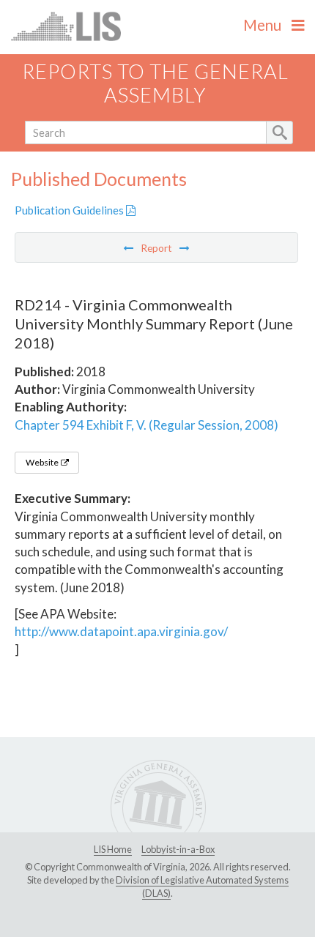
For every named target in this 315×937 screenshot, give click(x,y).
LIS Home (113, 849)
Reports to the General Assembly (155, 83)
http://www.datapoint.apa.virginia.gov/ (121, 631)
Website (43, 462)
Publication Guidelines (70, 210)
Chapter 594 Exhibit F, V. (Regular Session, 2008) (146, 425)
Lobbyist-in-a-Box (178, 849)
